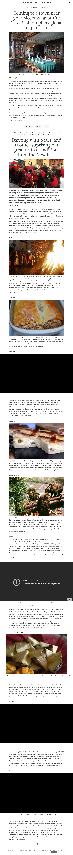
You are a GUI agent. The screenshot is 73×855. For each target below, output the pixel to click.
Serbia (44, 134)
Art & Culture (28, 7)
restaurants (29, 126)
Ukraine (49, 134)
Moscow (46, 7)
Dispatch (40, 7)
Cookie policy (47, 852)
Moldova (24, 134)
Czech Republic (47, 133)
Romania (34, 134)
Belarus (40, 133)
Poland (29, 134)
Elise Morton (15, 79)
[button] (32, 605)
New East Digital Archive (36, 3)
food (46, 126)
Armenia (34, 133)
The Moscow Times (20, 120)
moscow (38, 126)
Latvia (59, 133)
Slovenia (22, 133)
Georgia (55, 133)
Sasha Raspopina (16, 207)
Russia (35, 7)
